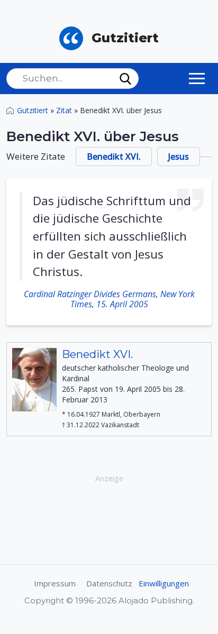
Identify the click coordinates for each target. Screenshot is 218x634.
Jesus (178, 156)
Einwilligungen (164, 583)
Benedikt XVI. (114, 156)
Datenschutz (109, 583)
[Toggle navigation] (197, 78)
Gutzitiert (32, 110)
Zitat (64, 110)
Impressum (55, 583)
